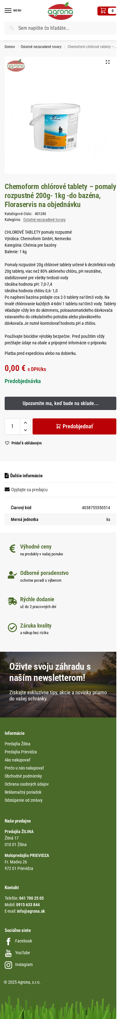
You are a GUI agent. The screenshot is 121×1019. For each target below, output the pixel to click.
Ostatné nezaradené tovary (41, 47)
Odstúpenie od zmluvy (24, 800)
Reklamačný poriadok (23, 792)
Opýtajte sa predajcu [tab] (29, 489)
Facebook (23, 940)
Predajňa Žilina (17, 743)
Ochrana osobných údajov (27, 784)
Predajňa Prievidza (21, 751)
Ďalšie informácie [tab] (26, 476)
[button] (106, 11)
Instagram (24, 964)
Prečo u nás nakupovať (24, 767)
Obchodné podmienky (23, 776)
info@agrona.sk (31, 911)
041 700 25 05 (31, 898)
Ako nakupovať (17, 759)
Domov (10, 47)
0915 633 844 (28, 904)
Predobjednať (78, 426)
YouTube (22, 952)
